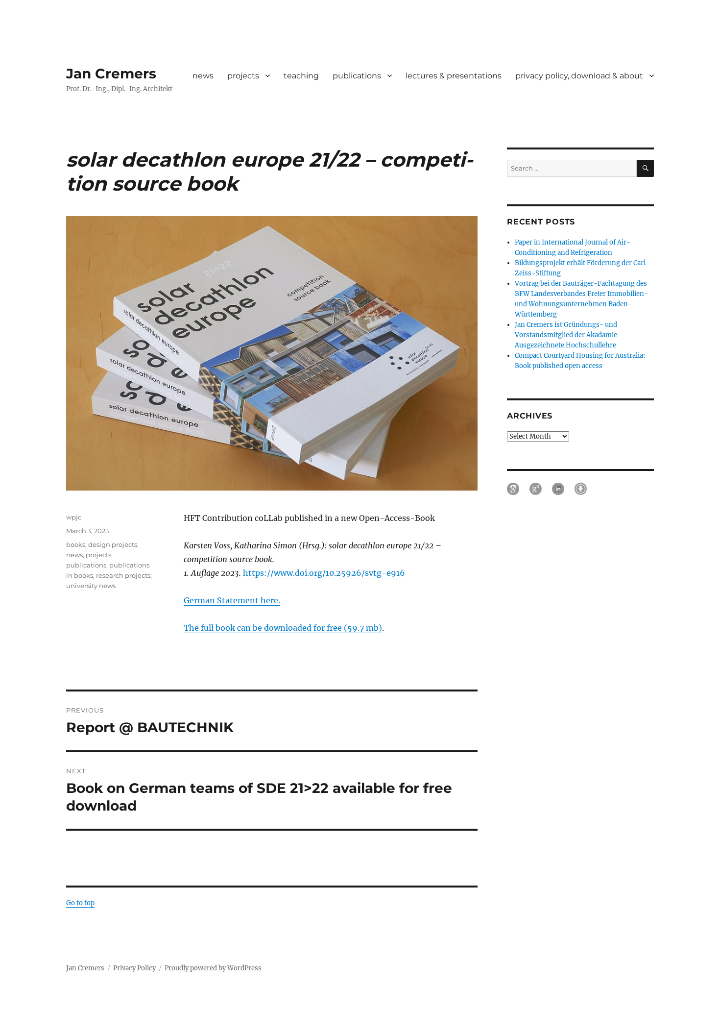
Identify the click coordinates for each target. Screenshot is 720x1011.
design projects (112, 544)
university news (91, 586)
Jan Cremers (111, 73)
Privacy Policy (134, 968)
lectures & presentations (454, 75)
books (75, 544)
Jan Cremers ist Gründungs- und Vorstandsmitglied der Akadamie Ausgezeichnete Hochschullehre (566, 335)
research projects (123, 575)
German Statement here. (232, 600)
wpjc (73, 517)
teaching (301, 75)
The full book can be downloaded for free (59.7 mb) (283, 628)
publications (357, 75)
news (203, 75)
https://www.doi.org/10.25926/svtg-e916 (324, 573)
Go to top (80, 903)
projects (243, 75)
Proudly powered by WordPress (213, 968)
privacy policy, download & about (579, 75)
